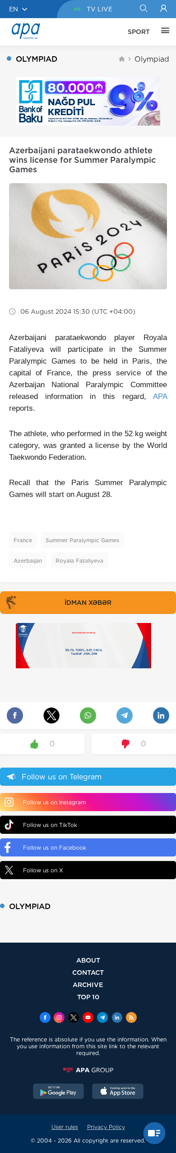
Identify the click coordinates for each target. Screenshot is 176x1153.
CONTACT (88, 972)
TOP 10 (88, 997)
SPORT (139, 31)
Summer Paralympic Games (82, 540)
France (23, 540)
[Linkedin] (116, 1018)
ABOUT (88, 960)
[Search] (143, 9)
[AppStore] (118, 1092)
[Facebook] (45, 1018)
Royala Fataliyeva (79, 560)
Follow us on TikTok (50, 825)
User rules (64, 1127)
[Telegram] (102, 1018)
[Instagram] (59, 1018)
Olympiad (151, 59)
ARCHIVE (88, 984)
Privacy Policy (106, 1127)
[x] (73, 1018)
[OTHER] (163, 32)
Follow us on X (43, 870)
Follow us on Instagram (54, 802)
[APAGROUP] (88, 1070)
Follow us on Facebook (54, 847)
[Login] (163, 9)
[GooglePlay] (58, 1092)
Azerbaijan (28, 560)
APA (160, 396)
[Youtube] (88, 1018)
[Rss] (131, 1018)
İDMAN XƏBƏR (88, 602)
